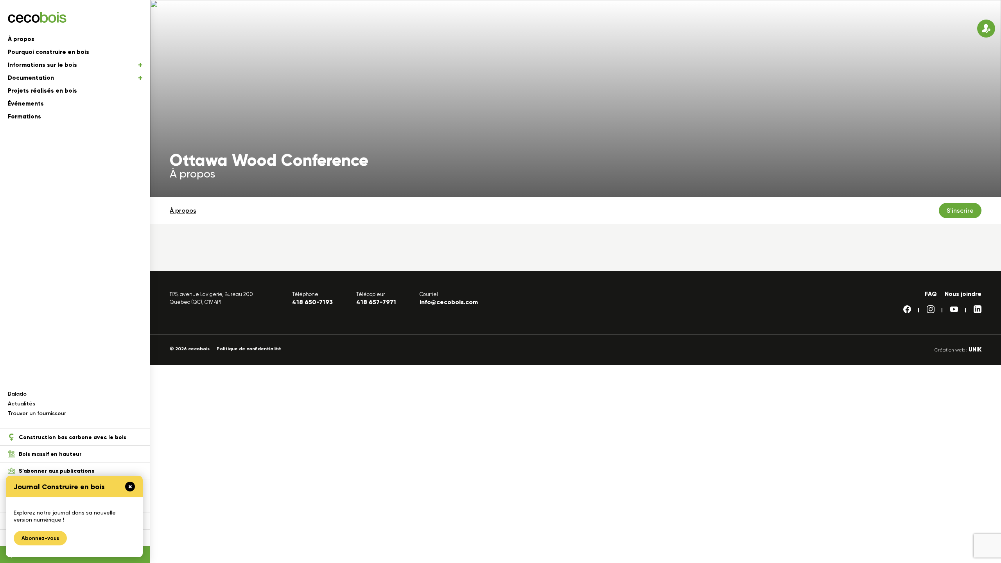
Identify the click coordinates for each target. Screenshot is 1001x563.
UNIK (975, 349)
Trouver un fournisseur (37, 413)
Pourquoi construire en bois (48, 52)
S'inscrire (960, 210)
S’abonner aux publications (56, 471)
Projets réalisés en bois (42, 90)
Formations (24, 116)
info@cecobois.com (449, 302)
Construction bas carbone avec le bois (72, 437)
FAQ (931, 294)
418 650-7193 (312, 302)
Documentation (31, 77)
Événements (26, 103)
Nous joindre (963, 294)
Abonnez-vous (40, 538)
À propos (21, 39)
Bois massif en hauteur (50, 454)
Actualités (21, 403)
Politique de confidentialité (249, 348)
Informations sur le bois (42, 64)
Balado (17, 394)
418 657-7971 (376, 302)
